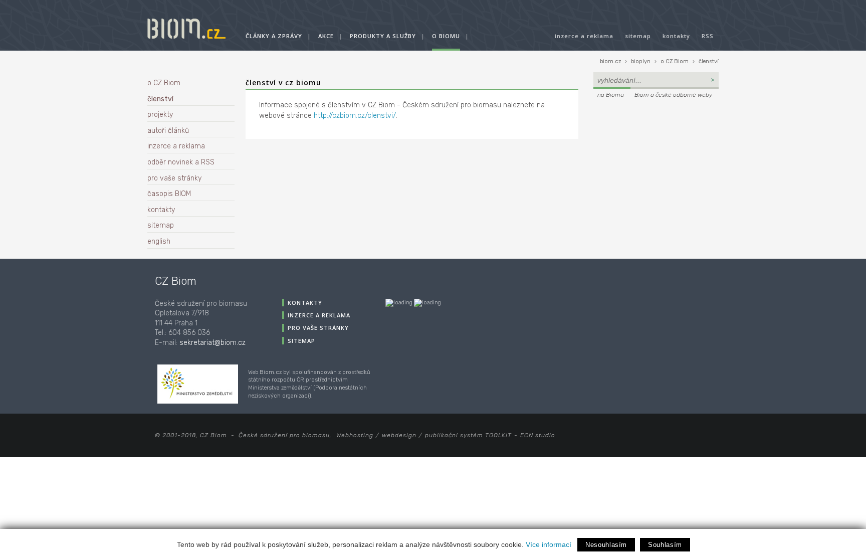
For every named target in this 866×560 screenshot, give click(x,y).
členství (709, 61)
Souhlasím (665, 544)
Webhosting (354, 435)
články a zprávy (274, 36)
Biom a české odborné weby (673, 94)
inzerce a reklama (584, 36)
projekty (160, 114)
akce (326, 36)
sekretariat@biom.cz (212, 342)
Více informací (548, 544)
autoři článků (168, 130)
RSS (708, 36)
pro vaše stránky (174, 178)
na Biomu (610, 94)
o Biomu (446, 36)
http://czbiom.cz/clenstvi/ (355, 115)
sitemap (638, 36)
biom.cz (610, 61)
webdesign (399, 435)
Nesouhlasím (606, 544)
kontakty (676, 36)
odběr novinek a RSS (180, 162)
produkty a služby (383, 36)
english (158, 241)
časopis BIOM (169, 194)
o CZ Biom (675, 61)
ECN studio (537, 435)
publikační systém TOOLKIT (468, 435)
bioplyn (641, 61)
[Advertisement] (656, 168)
